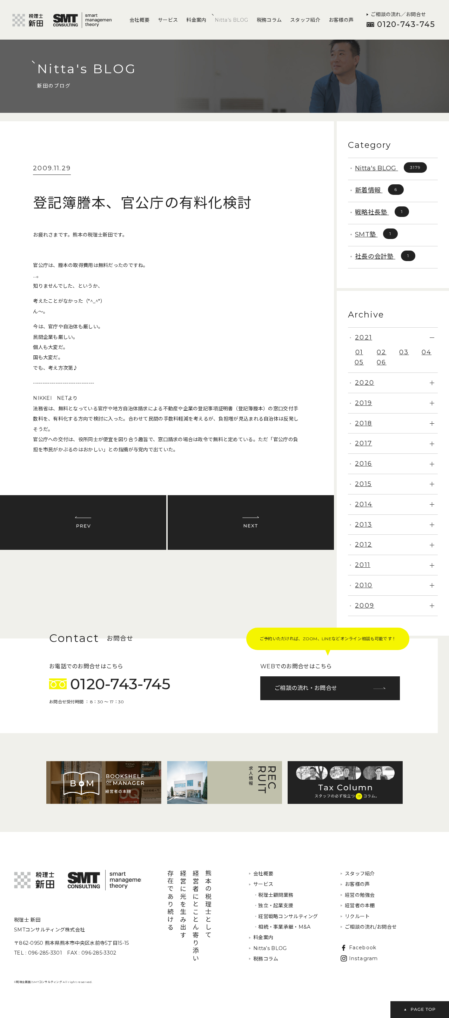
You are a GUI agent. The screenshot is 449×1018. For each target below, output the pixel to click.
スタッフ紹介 (305, 20)
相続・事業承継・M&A (281, 927)
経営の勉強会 (360, 895)
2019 (363, 403)
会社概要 (139, 20)
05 (359, 362)
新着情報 (376, 190)
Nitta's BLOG (388, 168)
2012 (363, 544)
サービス (168, 20)
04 (426, 352)
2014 (364, 504)
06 (381, 362)
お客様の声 (341, 20)
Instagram (363, 958)
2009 (364, 605)
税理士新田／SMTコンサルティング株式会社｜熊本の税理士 (62, 20)
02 (381, 352)
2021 (363, 337)
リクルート (357, 916)
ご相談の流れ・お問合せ (305, 688)
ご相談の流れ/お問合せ (371, 927)
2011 (362, 565)
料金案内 (196, 20)
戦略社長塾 (379, 212)
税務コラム (269, 20)
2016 (363, 463)
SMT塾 (373, 234)
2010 (364, 585)
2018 (363, 423)
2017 (363, 443)
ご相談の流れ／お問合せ (398, 14)
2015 (363, 484)
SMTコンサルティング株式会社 (77, 880)
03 (404, 352)
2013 (363, 524)
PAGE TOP (419, 1009)
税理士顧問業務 (273, 895)
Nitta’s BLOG (231, 20)
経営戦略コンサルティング (285, 916)
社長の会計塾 (382, 256)
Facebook (362, 947)
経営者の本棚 (360, 905)
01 (359, 352)
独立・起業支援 (273, 905)
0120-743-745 (406, 24)
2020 (364, 383)
